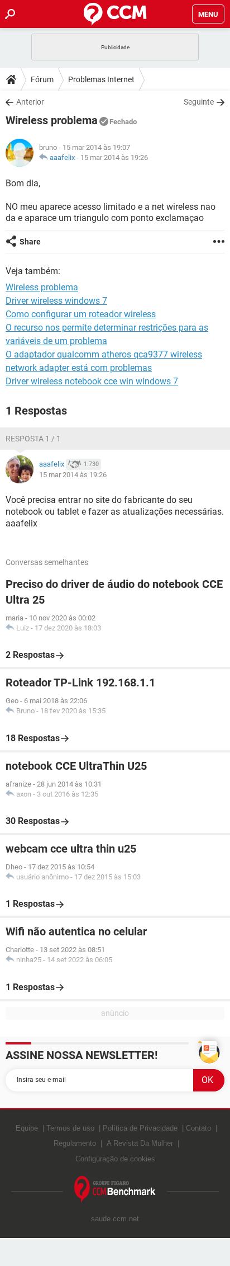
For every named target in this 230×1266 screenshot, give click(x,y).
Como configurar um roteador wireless (81, 314)
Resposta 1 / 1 (33, 438)
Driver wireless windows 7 (56, 300)
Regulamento (75, 1143)
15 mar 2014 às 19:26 (114, 157)
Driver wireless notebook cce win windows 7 (92, 381)
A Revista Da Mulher (140, 1143)
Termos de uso (70, 1128)
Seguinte (199, 101)
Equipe (27, 1128)
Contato (198, 1128)
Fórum (42, 79)
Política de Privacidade (140, 1128)
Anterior (30, 101)
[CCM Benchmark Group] (115, 1189)
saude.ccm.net (115, 1219)
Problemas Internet (101, 79)
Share (30, 241)
